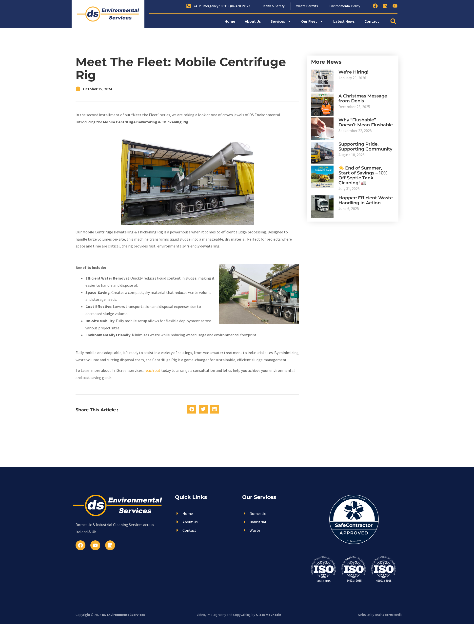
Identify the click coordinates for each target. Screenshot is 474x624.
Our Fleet (309, 21)
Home (230, 21)
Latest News (344, 21)
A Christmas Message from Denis (362, 98)
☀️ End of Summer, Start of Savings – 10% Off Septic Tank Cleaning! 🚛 (362, 175)
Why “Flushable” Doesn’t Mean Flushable (365, 122)
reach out (152, 370)
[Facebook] (375, 5)
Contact (371, 21)
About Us (253, 21)
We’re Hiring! (353, 72)
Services (278, 21)
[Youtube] (395, 5)
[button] (393, 21)
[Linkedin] (385, 5)
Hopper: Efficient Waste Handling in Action (365, 200)
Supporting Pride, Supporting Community (365, 146)
